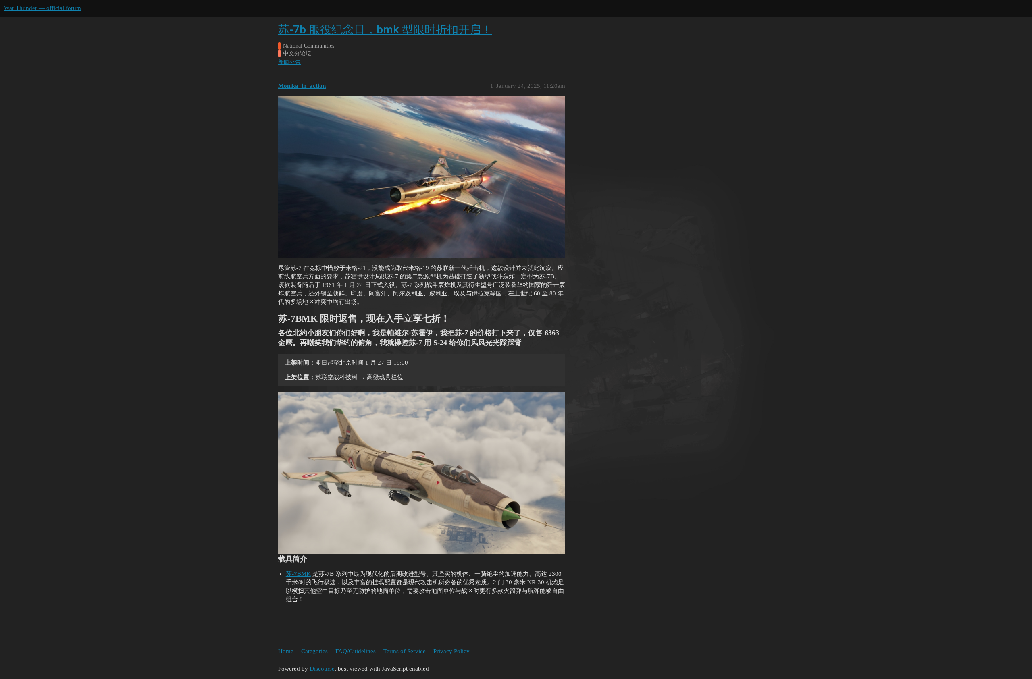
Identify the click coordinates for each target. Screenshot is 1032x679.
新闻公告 (289, 62)
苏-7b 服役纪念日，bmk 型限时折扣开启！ (385, 29)
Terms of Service (404, 651)
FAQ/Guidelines (355, 651)
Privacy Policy (451, 651)
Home (285, 651)
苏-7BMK (298, 574)
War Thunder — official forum (42, 8)
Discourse (322, 668)
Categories (314, 651)
